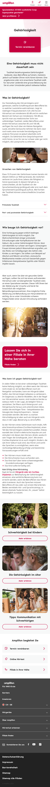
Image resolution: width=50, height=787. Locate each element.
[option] (25, 155)
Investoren (6, 699)
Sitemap (6, 772)
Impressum (7, 762)
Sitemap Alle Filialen (12, 778)
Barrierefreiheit (10, 767)
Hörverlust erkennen (8, 22)
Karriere (6, 692)
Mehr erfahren (25, 538)
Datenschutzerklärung (13, 756)
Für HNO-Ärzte (8, 686)
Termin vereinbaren (25, 46)
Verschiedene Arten (25, 22)
